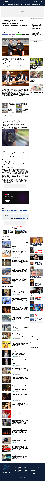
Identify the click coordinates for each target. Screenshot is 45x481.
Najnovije (4, 3)
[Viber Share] (12, 34)
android (12, 206)
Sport (16, 3)
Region (25, 468)
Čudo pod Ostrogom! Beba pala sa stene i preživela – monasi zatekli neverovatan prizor (20, 335)
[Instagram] (38, 1)
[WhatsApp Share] (19, 34)
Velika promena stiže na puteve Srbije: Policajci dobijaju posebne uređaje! (11, 232)
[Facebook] (36, 1)
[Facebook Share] (5, 34)
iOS (9, 206)
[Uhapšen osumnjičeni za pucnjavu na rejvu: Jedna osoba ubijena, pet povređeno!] (36, 62)
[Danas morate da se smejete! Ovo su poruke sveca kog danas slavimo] (6, 379)
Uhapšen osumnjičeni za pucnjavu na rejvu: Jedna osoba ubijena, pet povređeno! (36, 67)
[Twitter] (41, 1)
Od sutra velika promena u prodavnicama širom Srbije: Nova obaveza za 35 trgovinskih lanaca (37, 29)
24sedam (20, 206)
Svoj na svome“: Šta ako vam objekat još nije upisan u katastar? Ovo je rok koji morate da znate (20, 253)
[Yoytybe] (40, 1)
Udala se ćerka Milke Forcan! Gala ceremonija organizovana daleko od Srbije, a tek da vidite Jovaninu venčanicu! (36, 80)
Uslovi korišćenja (37, 476)
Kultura (37, 3)
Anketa (31, 336)
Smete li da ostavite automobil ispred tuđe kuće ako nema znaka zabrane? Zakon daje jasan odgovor (20, 244)
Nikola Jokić (21, 4)
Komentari (41, 18)
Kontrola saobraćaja (10, 212)
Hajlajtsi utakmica (16, 4)
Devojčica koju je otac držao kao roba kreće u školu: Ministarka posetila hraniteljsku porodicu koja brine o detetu (25, 104)
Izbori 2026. (4, 4)
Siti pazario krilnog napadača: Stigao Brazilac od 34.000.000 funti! (37, 22)
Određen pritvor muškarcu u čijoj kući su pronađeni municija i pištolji (37, 38)
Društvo (28, 3)
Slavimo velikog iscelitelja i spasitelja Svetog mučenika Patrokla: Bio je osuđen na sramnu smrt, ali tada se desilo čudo (20, 387)
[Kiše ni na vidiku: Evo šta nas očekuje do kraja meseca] (6, 413)
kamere (3, 212)
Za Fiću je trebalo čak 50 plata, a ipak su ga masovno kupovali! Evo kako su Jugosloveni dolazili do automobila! (20, 448)
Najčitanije (36, 18)
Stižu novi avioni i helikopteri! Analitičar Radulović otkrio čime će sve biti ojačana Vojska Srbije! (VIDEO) (11, 110)
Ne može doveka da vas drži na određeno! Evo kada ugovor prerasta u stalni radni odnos (20, 439)
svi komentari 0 (15, 218)
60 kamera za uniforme (16, 60)
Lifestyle (31, 3)
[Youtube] (17, 228)
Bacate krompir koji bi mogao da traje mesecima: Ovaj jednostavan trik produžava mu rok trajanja (37, 34)
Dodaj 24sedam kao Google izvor (16, 36)
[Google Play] (39, 468)
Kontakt (10, 476)
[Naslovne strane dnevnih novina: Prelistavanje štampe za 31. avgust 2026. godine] (36, 87)
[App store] (33, 468)
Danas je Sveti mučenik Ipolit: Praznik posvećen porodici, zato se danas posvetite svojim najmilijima (20, 344)
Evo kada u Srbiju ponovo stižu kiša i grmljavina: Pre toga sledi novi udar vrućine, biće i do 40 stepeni (20, 262)
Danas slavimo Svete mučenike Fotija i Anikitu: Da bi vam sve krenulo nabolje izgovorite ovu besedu (20, 309)
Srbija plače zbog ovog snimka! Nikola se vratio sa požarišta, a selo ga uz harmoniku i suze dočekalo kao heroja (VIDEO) (20, 422)
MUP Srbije (16, 210)
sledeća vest (22, 230)
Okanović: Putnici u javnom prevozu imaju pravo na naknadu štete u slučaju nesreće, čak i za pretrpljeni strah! (25, 110)
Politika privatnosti (30, 476)
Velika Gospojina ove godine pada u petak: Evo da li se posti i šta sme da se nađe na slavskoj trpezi (20, 370)
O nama (6, 476)
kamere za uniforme (18, 212)
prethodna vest (11, 230)
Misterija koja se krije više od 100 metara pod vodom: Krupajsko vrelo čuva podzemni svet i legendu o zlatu (20, 457)
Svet (22, 3)
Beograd (25, 467)
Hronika (24, 3)
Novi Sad (25, 471)
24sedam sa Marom (10, 4)
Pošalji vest (24, 476)
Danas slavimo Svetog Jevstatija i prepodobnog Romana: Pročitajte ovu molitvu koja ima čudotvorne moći (20, 396)
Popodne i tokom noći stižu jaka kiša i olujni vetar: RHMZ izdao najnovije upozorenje (11, 104)
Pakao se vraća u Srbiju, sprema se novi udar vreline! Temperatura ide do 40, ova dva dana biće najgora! (20, 300)
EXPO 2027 (40, 4)
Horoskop (26, 470)
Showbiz (19, 3)
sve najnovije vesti (36, 41)
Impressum (14, 476)
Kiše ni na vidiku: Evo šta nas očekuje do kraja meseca (19, 412)
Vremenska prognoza (35, 4)
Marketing (19, 476)
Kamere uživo (8, 3)
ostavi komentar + (23, 218)
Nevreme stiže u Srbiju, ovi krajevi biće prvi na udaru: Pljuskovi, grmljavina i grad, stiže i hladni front (20, 326)
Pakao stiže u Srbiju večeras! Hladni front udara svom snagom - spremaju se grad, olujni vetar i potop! (20, 318)
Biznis (35, 3)
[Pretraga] (34, 1)
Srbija (41, 3)
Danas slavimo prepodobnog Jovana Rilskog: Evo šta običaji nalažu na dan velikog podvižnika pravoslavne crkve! (19, 431)
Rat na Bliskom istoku (27, 4)
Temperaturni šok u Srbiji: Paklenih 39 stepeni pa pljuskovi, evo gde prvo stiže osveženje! (20, 404)
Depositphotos (22, 477)
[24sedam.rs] (5, 1)
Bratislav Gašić (5, 210)
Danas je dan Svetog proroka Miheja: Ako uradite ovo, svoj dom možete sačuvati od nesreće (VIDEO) (20, 361)
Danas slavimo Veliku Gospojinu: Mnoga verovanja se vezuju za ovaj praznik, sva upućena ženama (20, 280)
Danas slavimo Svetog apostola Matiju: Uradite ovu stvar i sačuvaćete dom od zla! (20, 291)
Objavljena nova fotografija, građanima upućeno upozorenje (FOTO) (37, 25)
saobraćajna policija (23, 210)
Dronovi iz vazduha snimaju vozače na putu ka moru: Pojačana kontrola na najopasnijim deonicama (23, 232)
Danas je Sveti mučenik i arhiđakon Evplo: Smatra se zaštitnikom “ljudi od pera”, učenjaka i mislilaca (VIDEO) (19, 352)
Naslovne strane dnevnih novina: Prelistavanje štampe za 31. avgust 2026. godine (36, 93)
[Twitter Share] (25, 34)
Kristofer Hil (11, 210)
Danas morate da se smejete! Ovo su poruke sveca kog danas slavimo (20, 378)
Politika (12, 3)
